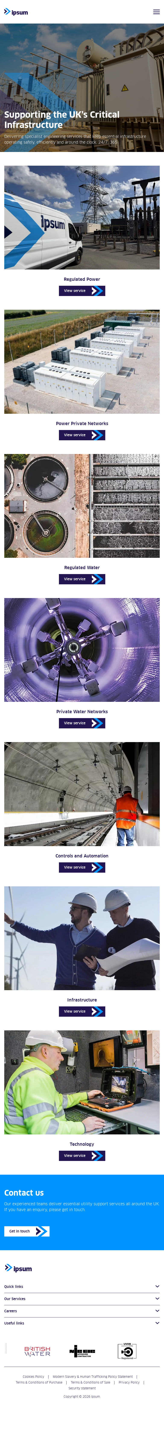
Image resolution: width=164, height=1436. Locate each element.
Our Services (14, 1299)
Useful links (14, 1323)
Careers (10, 1311)
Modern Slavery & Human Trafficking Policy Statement (93, 1376)
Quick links (13, 1287)
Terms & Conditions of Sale (90, 1382)
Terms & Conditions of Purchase (39, 1382)
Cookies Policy (33, 1376)
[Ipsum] (16, 12)
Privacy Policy (129, 1382)
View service (74, 291)
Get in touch (19, 1231)
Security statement (82, 1388)
